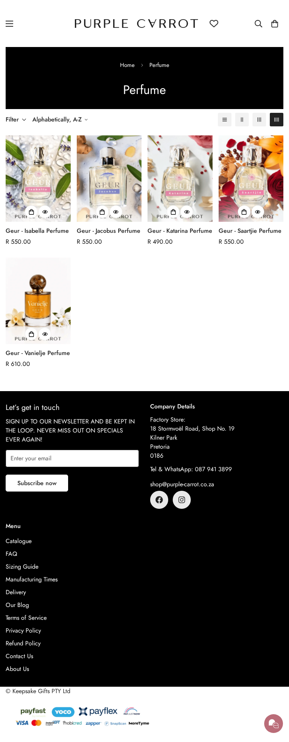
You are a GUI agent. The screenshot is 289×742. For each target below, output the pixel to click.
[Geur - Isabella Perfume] (38, 178)
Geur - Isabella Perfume (37, 230)
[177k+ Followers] (159, 500)
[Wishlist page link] (214, 23)
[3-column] (259, 119)
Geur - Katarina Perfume (180, 230)
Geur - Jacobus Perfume (108, 230)
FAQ (11, 553)
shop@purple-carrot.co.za (182, 484)
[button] (274, 23)
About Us (17, 669)
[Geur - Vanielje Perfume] (38, 301)
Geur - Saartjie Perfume (250, 230)
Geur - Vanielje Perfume (38, 353)
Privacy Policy (23, 630)
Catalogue (19, 541)
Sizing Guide (22, 566)
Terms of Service (26, 617)
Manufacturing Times (32, 579)
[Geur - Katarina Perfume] (180, 178)
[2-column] (242, 119)
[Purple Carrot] (136, 23)
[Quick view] (44, 211)
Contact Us (19, 656)
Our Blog (17, 605)
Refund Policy (23, 643)
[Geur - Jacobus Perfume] (109, 178)
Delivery (16, 592)
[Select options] (31, 211)
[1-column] (224, 119)
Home (127, 65)
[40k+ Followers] (182, 500)
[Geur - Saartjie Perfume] (251, 178)
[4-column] (276, 119)
